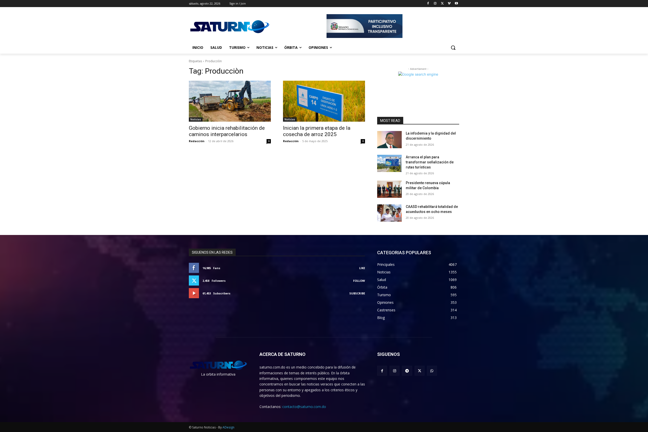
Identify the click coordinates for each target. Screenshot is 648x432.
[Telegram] (407, 371)
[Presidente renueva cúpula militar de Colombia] (389, 189)
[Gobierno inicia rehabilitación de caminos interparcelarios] (230, 101)
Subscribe (357, 293)
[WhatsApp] (432, 371)
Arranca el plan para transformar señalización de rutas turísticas (430, 162)
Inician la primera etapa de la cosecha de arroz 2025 (316, 131)
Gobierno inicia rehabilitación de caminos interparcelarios (227, 131)
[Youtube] (456, 4)
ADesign (228, 427)
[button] (453, 47)
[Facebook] (428, 4)
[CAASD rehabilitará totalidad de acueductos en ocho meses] (389, 213)
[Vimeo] (449, 4)
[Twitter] (442, 4)
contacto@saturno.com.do (304, 406)
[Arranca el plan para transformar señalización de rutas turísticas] (389, 163)
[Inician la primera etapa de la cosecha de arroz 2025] (324, 101)
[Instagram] (435, 4)
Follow (359, 281)
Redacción (197, 141)
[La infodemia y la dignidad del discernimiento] (389, 139)
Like (362, 268)
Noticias (195, 119)
